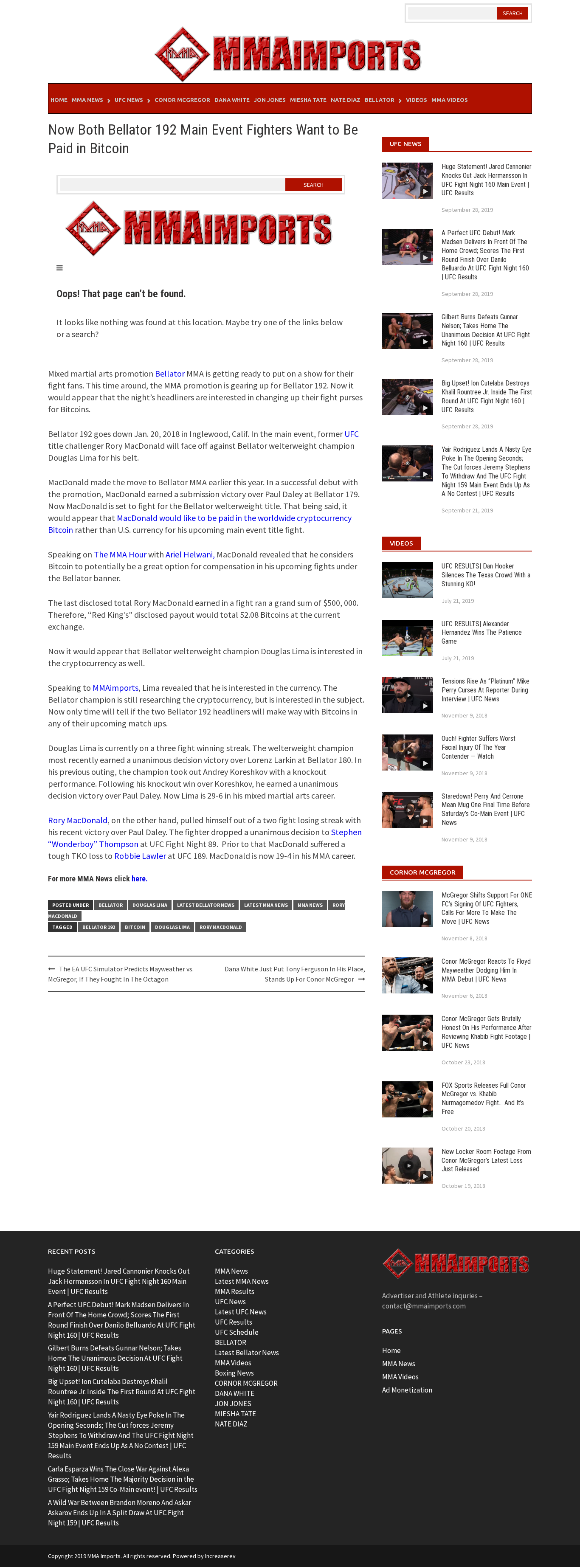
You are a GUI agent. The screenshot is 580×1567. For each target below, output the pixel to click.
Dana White (232, 100)
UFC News (129, 100)
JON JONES (233, 1403)
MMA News (87, 100)
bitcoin (135, 927)
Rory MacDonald (77, 820)
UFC (351, 433)
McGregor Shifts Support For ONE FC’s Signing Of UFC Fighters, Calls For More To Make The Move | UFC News (487, 908)
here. (140, 878)
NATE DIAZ (231, 1424)
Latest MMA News (266, 905)
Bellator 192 (98, 927)
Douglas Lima (149, 905)
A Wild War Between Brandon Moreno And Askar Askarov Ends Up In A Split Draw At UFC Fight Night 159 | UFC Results (119, 1513)
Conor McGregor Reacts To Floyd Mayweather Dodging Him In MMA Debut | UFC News (486, 970)
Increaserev (220, 1556)
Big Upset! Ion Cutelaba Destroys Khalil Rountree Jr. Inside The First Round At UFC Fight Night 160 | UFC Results (487, 396)
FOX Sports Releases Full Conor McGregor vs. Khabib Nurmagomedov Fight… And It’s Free (484, 1098)
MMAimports (115, 687)
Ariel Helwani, (190, 554)
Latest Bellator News (205, 905)
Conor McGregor (182, 100)
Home (59, 100)
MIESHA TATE (235, 1413)
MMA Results (234, 1291)
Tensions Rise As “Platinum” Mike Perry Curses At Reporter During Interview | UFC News (485, 690)
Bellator (379, 100)
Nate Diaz (345, 100)
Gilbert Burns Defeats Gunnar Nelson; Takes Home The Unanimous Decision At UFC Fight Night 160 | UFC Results (486, 330)
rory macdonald (221, 927)
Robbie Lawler (140, 855)
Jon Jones (270, 100)
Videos (416, 100)
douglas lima (172, 927)
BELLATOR (230, 1342)
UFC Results (233, 1322)
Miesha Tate (308, 100)
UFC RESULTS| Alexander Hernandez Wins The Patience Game (482, 633)
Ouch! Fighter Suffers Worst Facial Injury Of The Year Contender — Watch (478, 747)
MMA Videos (449, 100)
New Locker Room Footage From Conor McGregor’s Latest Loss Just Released (486, 1160)
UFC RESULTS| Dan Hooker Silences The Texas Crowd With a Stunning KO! (486, 575)
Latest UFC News (241, 1312)
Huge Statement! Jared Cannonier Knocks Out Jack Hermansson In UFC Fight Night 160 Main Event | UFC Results (487, 180)
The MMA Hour (120, 554)
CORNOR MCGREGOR (246, 1383)
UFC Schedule (237, 1332)
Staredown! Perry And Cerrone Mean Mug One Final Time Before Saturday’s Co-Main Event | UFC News (486, 809)
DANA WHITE (234, 1393)
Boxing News (234, 1373)
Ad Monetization (407, 1390)
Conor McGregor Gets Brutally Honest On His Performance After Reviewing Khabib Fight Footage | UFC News (487, 1032)
